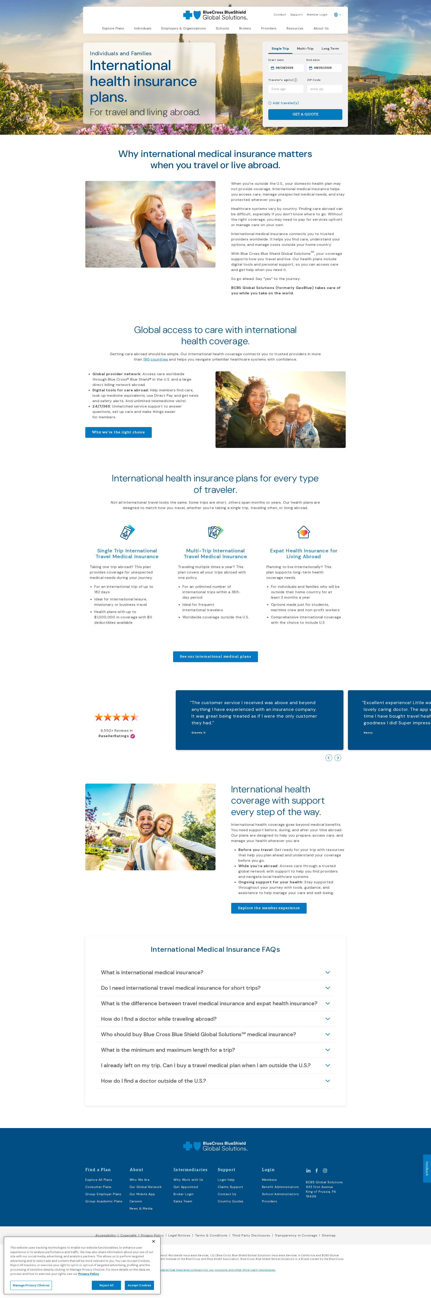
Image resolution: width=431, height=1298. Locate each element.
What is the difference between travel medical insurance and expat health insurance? (209, 1003)
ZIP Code (314, 80)
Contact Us (227, 1194)
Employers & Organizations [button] (183, 28)
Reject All (106, 1285)
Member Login (317, 14)
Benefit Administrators (280, 1187)
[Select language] (337, 15)
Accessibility (105, 1235)
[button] (295, 80)
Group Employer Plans (103, 1194)
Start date (286, 60)
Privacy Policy (152, 1235)
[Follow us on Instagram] (325, 1170)
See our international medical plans (215, 657)
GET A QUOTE (305, 114)
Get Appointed (186, 1187)
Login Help (226, 1180)
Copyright (129, 1235)
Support (296, 14)
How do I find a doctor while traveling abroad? (159, 1018)
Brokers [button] (245, 28)
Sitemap (329, 1235)
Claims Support (230, 1187)
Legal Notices (179, 1235)
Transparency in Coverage (296, 1235)
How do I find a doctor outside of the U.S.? (153, 1080)
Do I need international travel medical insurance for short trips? (181, 987)
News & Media (141, 1208)
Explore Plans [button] (113, 28)
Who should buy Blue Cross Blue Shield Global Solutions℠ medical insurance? (198, 1034)
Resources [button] (295, 28)
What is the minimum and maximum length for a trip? (168, 1049)
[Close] (153, 1241)
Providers (269, 28)
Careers (136, 1201)
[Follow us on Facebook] (316, 1170)
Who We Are (140, 1180)
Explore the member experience (269, 908)
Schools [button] (222, 28)
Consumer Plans (98, 1187)
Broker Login (184, 1194)
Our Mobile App (142, 1194)
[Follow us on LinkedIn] (308, 1170)
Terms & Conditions (211, 1235)
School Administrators (280, 1194)
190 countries (155, 359)
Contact (280, 14)
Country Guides (231, 1201)
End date (324, 60)
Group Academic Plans (104, 1201)
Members (269, 1180)
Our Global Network (146, 1187)
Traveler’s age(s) (280, 80)
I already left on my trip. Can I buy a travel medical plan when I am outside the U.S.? (206, 1065)
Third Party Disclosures (251, 1235)
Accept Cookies (139, 1285)
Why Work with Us (188, 1180)
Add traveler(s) (286, 103)
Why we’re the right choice (118, 432)
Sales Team (183, 1201)
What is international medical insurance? (152, 972)
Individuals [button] (143, 28)
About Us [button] (321, 28)
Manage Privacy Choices (31, 1285)
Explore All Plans (98, 1180)
